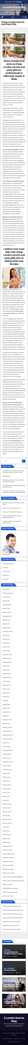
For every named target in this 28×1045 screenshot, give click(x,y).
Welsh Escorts (6, 838)
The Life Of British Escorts (14, 508)
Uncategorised (11, 968)
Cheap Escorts (6, 681)
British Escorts (6, 608)
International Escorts (8, 735)
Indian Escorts (6, 650)
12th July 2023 (9, 1005)
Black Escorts (6, 601)
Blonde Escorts (7, 620)
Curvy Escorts (6, 635)
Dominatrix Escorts (7, 631)
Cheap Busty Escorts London (10, 888)
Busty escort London (8, 896)
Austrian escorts (7, 834)
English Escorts (7, 627)
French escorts (6, 758)
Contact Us (5, 579)
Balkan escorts (6, 781)
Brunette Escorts (7, 604)
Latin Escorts (6, 647)
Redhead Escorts (7, 662)
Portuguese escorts (8, 762)
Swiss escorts (6, 815)
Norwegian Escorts (7, 750)
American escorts (7, 823)
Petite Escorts (6, 643)
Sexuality (13, 999)
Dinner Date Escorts (8, 593)
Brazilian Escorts (7, 612)
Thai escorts (6, 827)
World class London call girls (10, 892)
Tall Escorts (6, 716)
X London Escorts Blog (14, 7)
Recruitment (6, 575)
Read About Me (6, 554)
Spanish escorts (7, 765)
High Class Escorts (8, 739)
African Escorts (6, 673)
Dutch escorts (6, 792)
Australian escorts (7, 769)
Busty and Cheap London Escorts (11, 921)
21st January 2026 (10, 972)
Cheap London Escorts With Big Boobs (13, 876)
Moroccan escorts (7, 819)
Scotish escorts (7, 796)
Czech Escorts (6, 597)
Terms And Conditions (8, 563)
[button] (22, 17)
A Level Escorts (7, 746)
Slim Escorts (6, 696)
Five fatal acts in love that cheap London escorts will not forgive (13, 986)
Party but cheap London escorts (11, 925)
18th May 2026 (9, 956)
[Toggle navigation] (13, 17)
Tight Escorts (6, 693)
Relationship (6, 999)
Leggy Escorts (6, 704)
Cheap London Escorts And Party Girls (13, 910)
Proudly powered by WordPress (9, 1033)
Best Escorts (6, 742)
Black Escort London (8, 869)
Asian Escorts (6, 639)
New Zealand (6, 831)
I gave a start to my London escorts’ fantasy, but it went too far (14, 1003)
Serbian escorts (7, 808)
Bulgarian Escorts (7, 727)
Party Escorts (6, 589)
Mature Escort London (8, 873)
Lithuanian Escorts (7, 846)
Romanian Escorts (7, 731)
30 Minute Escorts (7, 677)
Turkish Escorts (7, 712)
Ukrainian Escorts (7, 719)
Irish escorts (6, 800)
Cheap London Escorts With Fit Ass (12, 906)
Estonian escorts (7, 804)
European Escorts (7, 654)
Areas (5, 968)
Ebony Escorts (6, 666)
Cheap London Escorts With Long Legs (13, 914)
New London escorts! (8, 857)
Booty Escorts (6, 708)
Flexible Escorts (7, 685)
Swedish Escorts (7, 754)
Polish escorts (6, 777)
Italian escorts (6, 773)
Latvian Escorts (7, 842)
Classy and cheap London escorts (11, 929)
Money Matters (6, 476)
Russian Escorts (7, 658)
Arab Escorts (6, 670)
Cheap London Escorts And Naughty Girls (13, 880)
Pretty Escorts (6, 689)
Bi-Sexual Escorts (7, 616)
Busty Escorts (6, 624)
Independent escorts (8, 861)
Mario (16, 956)
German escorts (7, 785)
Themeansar (13, 1035)
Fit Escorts (5, 700)
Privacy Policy (6, 571)
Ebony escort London (8, 865)
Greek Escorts (6, 723)
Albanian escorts (7, 811)
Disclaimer (5, 567)
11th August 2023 (9, 989)
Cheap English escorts (8, 854)
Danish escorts (6, 788)
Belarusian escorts (7, 850)
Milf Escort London (7, 884)
